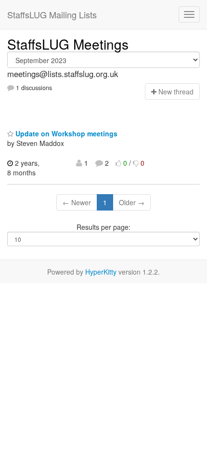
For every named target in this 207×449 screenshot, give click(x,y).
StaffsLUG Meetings (68, 43)
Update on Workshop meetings (65, 133)
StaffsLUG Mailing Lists (52, 14)
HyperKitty (100, 272)
